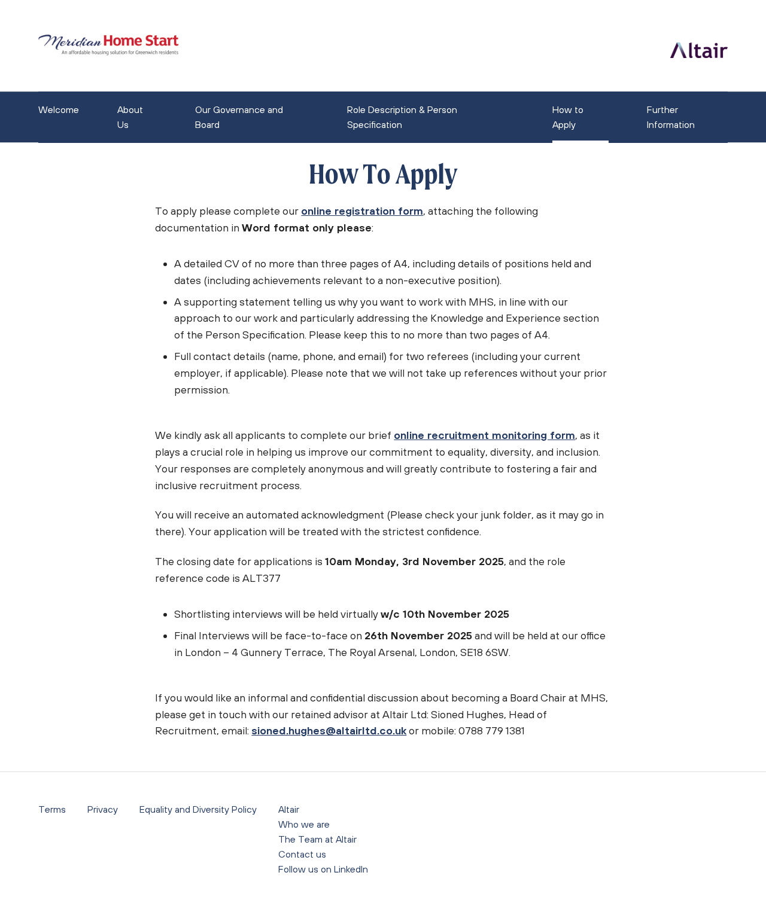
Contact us (302, 854)
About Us (130, 117)
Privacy (102, 809)
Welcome (58, 109)
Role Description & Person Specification (402, 117)
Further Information (671, 117)
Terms (52, 809)
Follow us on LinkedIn (323, 869)
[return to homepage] (108, 45)
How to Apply (567, 117)
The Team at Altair (317, 839)
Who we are (304, 824)
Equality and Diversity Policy (198, 809)
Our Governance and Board (239, 117)
